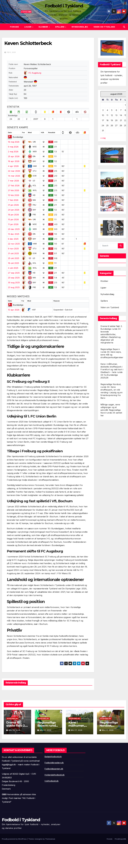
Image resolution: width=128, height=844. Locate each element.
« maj (103, 138)
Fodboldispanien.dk (53, 769)
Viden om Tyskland (104, 27)
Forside (14, 27)
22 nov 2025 (14, 243)
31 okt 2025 (13, 253)
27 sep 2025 (14, 273)
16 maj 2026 (13, 142)
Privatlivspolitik (120, 839)
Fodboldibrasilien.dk (54, 762)
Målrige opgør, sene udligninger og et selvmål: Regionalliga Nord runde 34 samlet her (111, 410)
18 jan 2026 (13, 214)
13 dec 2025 (13, 234)
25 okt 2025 (13, 258)
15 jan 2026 (13, 219)
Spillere (60, 27)
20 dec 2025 (14, 229)
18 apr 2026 (13, 161)
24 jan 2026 (13, 210)
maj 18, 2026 (14, 730)
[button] (124, 27)
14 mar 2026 (14, 176)
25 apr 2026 (14, 156)
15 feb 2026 (13, 195)
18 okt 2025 (13, 263)
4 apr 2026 (13, 166)
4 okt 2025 (13, 268)
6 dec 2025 (13, 239)
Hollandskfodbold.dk (54, 775)
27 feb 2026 (14, 185)
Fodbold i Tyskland (64, 5)
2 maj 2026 (13, 151)
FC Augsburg (34, 73)
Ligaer (28, 27)
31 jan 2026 (13, 205)
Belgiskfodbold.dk (53, 756)
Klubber (43, 27)
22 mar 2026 (14, 171)
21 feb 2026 (13, 190)
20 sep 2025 (14, 277)
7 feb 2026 (13, 200)
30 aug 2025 (14, 282)
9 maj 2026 (13, 146)
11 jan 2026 (13, 224)
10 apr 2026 (13, 310)
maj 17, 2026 (45, 730)
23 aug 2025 (14, 287)
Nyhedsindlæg (80, 27)
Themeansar (50, 839)
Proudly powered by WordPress (14, 839)
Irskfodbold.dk (51, 781)
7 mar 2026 (13, 180)
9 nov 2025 (13, 248)
